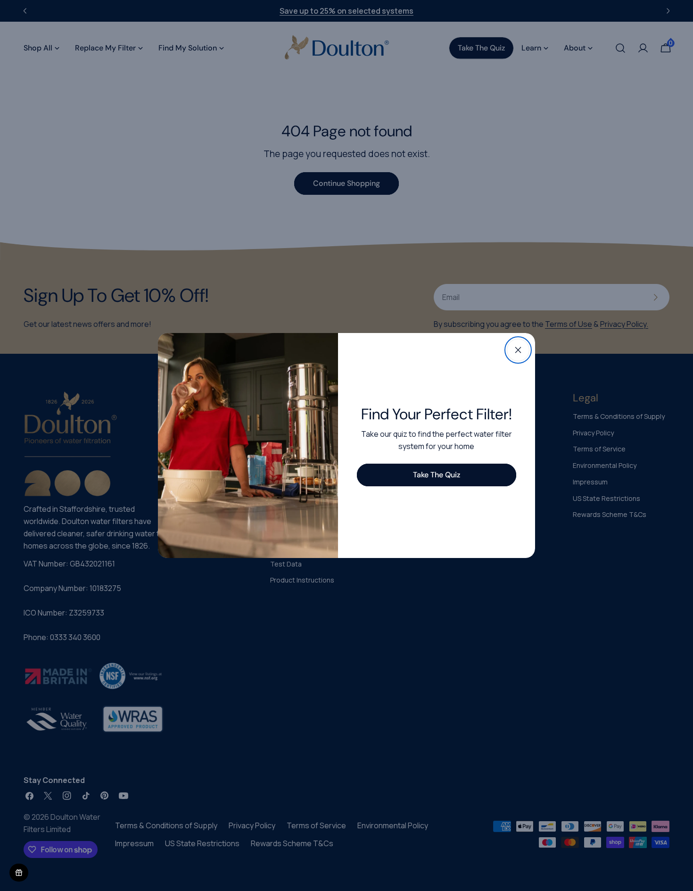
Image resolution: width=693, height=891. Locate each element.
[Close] (518, 350)
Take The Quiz (436, 475)
